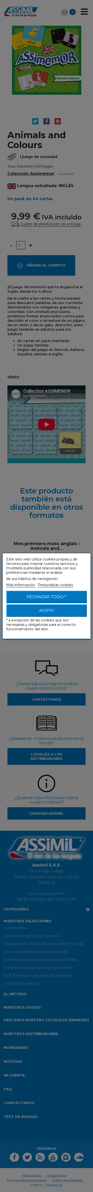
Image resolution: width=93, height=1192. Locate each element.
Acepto (46, 610)
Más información (21, 585)
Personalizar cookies (55, 585)
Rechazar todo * (46, 597)
